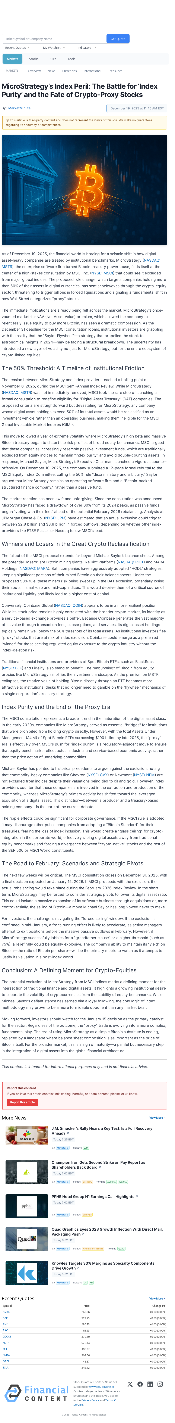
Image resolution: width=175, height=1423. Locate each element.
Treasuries (115, 71)
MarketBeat (63, 1148)
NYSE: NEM (144, 775)
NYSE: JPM (55, 518)
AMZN (6, 1312)
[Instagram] (160, 1393)
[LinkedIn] (150, 1393)
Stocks (33, 59)
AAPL (6, 1318)
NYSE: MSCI (102, 273)
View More (156, 1118)
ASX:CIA (111, 1182)
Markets (12, 59)
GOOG (7, 1336)
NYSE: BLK (12, 668)
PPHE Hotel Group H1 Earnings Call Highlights (95, 1196)
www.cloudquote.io (101, 1387)
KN (91, 1283)
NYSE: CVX (98, 775)
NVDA (6, 1355)
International (92, 71)
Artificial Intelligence (93, 1249)
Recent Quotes (15, 48)
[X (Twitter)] (130, 1393)
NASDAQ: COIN (68, 605)
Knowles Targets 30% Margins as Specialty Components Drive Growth (103, 1265)
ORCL (6, 1361)
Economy (87, 1182)
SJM (86, 1148)
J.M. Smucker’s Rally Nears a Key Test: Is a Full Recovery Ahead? (102, 1131)
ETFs (53, 59)
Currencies (69, 71)
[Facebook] (140, 1393)
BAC (5, 1330)
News (51, 71)
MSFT (6, 1349)
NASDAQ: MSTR (17, 392)
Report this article (22, 1102)
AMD (6, 1324)
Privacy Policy (90, 1400)
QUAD (121, 1249)
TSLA (6, 1367)
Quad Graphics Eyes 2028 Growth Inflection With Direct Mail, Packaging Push (107, 1231)
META (6, 1343)
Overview (34, 71)
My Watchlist (52, 48)
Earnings (87, 1215)
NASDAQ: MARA (34, 568)
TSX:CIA (123, 1182)
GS (85, 1283)
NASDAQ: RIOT (131, 562)
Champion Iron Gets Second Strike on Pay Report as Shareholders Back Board (98, 1165)
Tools (71, 59)
